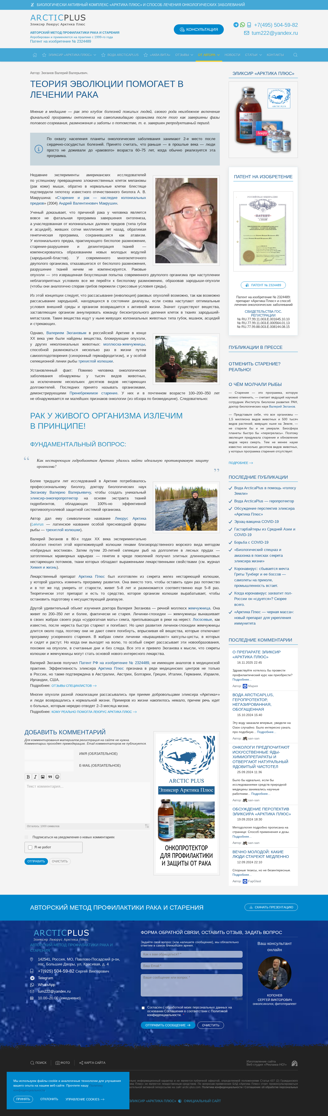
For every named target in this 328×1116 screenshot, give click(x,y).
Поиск (40, 1062)
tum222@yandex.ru (275, 33)
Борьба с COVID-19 (251, 542)
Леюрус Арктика (130, 518)
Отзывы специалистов (72, 685)
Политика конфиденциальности (222, 1087)
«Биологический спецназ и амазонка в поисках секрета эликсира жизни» (258, 555)
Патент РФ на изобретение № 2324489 (114, 663)
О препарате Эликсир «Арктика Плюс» (257, 654)
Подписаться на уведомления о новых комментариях (74, 837)
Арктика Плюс (92, 576)
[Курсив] (35, 776)
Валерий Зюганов (282, 406)
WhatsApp (46, 985)
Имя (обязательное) (98, 754)
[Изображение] (42, 776)
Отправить (36, 861)
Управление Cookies (83, 1099)
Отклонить (49, 1099)
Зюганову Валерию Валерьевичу (60, 492)
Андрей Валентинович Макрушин (88, 203)
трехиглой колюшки (95, 361)
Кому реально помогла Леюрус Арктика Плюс (92, 712)
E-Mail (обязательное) (100, 765)
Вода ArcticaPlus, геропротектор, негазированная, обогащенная (253, 702)
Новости (232, 55)
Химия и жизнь (43, 567)
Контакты (275, 55)
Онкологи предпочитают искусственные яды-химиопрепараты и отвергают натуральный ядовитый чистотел (261, 757)
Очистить (60, 861)
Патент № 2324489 (266, 285)
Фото (65, 1062)
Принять (23, 1099)
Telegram (45, 978)
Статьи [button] (251, 55)
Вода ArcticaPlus (123, 55)
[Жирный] (28, 776)
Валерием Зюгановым (66, 333)
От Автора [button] (206, 55)
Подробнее (238, 463)
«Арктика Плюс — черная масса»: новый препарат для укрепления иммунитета (264, 617)
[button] (295, 55)
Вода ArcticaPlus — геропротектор (264, 501)
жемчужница (199, 608)
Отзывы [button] (182, 55)
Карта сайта (94, 1062)
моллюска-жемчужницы (124, 344)
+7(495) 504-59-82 (276, 25)
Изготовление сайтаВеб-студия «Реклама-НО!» (267, 1063)
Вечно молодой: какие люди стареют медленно (261, 854)
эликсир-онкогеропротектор (54, 498)
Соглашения (173, 1011)
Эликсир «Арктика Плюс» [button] (70, 55)
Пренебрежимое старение (93, 393)
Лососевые (202, 619)
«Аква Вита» (160, 55)
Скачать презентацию (274, 907)
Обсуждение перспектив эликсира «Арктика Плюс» (262, 811)
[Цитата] (50, 776)
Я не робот (42, 847)
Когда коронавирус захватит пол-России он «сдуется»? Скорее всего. (263, 599)
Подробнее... (242, 679)
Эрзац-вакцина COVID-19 (256, 522)
